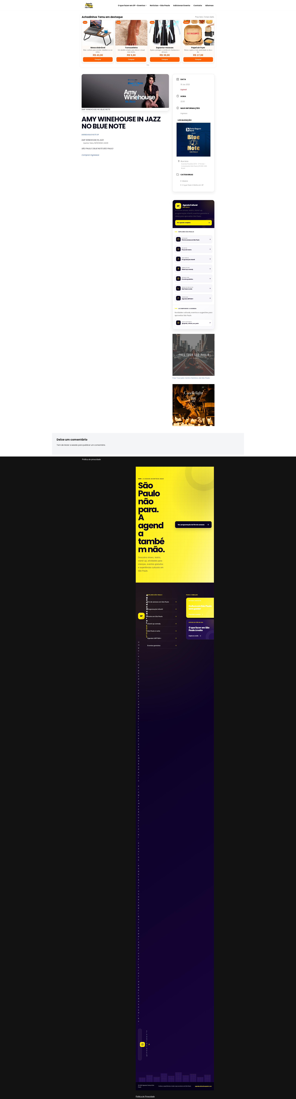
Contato (197, 5)
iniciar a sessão (71, 445)
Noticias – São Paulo (160, 5)
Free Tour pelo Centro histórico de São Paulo (191, 378)
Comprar (98, 59)
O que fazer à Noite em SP (193, 185)
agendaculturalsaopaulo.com (203, 1086)
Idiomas (209, 5)
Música (185, 181)
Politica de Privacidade (145, 1096)
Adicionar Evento (181, 5)
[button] (146, 5)
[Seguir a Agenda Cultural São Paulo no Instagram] (140, 1044)
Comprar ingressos (90, 155)
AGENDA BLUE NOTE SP (90, 134)
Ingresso (184, 113)
